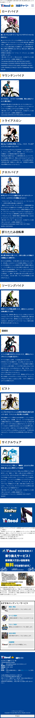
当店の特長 (12, 633)
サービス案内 (13, 615)
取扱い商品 (12, 607)
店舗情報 (11, 642)
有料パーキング (25, 670)
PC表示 (17, 716)
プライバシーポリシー (18, 711)
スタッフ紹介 (13, 624)
